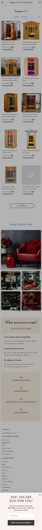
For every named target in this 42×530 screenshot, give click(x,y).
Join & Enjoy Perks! (21, 523)
